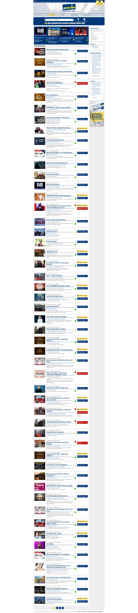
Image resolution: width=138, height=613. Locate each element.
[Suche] (46, 20)
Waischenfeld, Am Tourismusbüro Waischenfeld (57, 165)
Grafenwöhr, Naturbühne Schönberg (55, 197)
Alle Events (52, 14)
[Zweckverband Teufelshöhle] (47, 243)
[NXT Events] (47, 487)
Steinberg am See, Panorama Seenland (55, 209)
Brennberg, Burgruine (52, 253)
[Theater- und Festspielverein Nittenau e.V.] (47, 222)
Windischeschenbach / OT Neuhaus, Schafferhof (57, 331)
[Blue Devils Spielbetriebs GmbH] (47, 143)
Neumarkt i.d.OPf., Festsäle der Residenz (55, 266)
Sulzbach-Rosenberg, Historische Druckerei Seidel (57, 424)
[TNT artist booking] (47, 197)
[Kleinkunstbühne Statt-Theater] (47, 130)
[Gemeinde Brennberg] (47, 253)
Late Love (94, 87)
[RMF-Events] (47, 298)
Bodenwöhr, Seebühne (52, 85)
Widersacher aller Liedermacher (52, 38)
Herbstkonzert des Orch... (97, 70)
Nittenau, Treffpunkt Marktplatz (54, 222)
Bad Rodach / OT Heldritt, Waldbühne (55, 64)
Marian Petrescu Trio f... (96, 62)
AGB (50, 1)
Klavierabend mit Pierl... (96, 72)
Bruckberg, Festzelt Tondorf (53, 535)
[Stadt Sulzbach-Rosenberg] (47, 424)
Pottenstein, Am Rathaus (52, 51)
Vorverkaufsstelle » (95, 47)
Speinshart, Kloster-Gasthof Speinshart (55, 364)
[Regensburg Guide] (47, 498)
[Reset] (73, 20)
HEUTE (63, 14)
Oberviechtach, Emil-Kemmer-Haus (54, 376)
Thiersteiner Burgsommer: (52, 233)
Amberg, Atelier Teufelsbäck (53, 310)
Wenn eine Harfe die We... (97, 68)
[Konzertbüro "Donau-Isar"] (47, 535)
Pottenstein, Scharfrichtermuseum (54, 119)
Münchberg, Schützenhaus (53, 109)
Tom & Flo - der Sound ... (96, 61)
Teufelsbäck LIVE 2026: (51, 308)
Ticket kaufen (82, 51)
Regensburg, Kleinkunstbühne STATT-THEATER (56, 130)
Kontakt (61, 1)
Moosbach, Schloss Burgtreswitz (54, 446)
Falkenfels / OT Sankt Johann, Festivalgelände (56, 434)
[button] (93, 36)
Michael (93, 95)
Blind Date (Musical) (39, 37)
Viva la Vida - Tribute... (96, 92)
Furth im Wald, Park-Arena (53, 579)
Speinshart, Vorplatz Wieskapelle (54, 186)
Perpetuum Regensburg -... (97, 59)
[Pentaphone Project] (47, 266)
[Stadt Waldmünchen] (47, 288)
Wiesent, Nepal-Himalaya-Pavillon (54, 591)
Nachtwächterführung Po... (97, 93)
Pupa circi (94, 66)
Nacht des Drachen (95, 73)
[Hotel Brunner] (47, 310)
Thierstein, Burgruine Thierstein (54, 234)
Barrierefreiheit (91, 611)
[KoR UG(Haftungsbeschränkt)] (47, 343)
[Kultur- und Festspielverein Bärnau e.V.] (47, 277)
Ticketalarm (74, 14)
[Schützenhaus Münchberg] (47, 109)
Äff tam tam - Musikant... (96, 69)
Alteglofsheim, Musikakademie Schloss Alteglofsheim (57, 569)
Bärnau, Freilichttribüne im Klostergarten (55, 277)
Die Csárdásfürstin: (51, 97)
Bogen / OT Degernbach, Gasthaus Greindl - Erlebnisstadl (58, 513)
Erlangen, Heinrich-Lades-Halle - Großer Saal (56, 298)
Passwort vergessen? (94, 37)
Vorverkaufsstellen (41, 1)
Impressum (65, 1)
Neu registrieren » (94, 39)
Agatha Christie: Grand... (96, 65)
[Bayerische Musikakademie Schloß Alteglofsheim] (47, 569)
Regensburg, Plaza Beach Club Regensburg (56, 498)
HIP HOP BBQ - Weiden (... (97, 55)
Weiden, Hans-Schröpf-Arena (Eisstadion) (55, 143)
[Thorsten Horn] (47, 446)
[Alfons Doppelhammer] (47, 402)
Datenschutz (84, 611)
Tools (57, 1)
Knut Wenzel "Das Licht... (96, 64)
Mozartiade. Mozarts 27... (97, 86)
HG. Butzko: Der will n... (96, 91)
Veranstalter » (94, 46)
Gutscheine (86, 14)
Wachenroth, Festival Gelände (53, 343)
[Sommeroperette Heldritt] (47, 64)
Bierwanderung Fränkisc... (97, 83)
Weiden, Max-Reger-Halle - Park (54, 487)
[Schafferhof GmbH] (47, 331)
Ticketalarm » (79, 416)
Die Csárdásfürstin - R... (96, 84)
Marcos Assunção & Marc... (97, 60)
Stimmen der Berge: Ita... (96, 88)
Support (53, 1)
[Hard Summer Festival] (47, 434)
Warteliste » (79, 415)
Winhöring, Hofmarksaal (52, 525)
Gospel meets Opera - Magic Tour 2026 (80, 38)
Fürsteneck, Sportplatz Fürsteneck (54, 402)
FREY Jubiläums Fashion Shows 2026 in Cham (67, 38)
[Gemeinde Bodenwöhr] (47, 85)
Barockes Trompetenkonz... (97, 56)
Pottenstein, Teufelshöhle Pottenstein (55, 243)
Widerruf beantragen (99, 611)
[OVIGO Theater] (47, 186)
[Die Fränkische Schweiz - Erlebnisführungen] (47, 51)
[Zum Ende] (69, 608)
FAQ (47, 1)
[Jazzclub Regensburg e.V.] (47, 601)
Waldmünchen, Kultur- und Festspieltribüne (56, 288)
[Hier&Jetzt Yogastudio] (47, 591)
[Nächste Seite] (66, 608)
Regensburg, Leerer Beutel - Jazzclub (55, 601)
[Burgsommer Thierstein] (47, 234)
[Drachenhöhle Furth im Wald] (47, 579)
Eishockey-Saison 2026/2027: (53, 142)
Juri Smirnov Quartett (96, 57)
